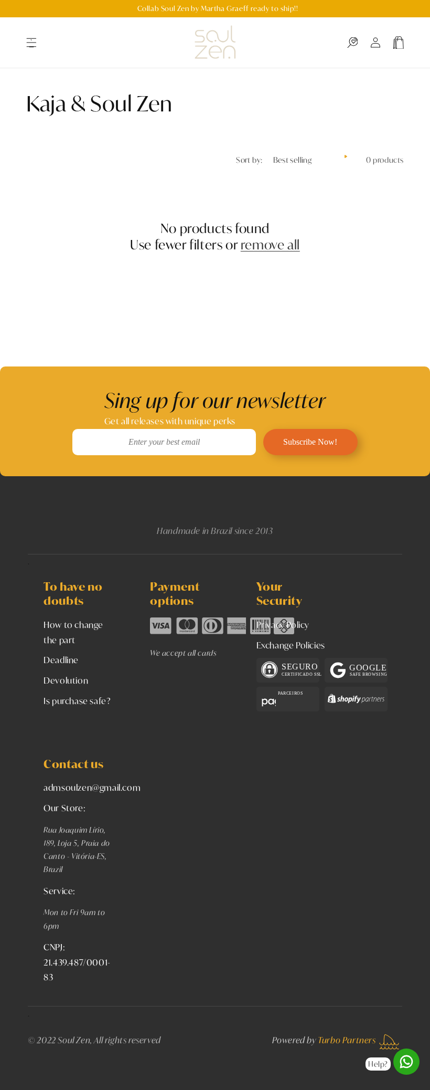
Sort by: (249, 160)
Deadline (61, 659)
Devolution (66, 680)
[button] (31, 42)
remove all (270, 245)
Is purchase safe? (77, 700)
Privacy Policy (282, 624)
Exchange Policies (290, 645)
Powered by (324, 1039)
